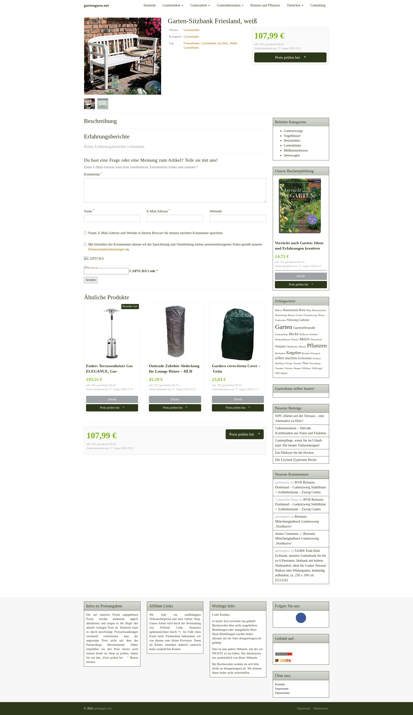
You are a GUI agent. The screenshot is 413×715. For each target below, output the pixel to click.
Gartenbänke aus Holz (214, 43)
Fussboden (280, 320)
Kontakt (280, 684)
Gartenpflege (281, 334)
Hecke (294, 334)
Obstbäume (292, 346)
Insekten (314, 334)
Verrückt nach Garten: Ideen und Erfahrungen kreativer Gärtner (299, 246)
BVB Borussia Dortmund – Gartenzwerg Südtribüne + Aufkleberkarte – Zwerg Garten (300, 487)
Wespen (297, 368)
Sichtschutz (305, 358)
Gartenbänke (191, 36)
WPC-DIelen (281, 373)
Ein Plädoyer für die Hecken (294, 452)
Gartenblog (317, 5)
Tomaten (279, 368)
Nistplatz (280, 346)
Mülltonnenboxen (296, 150)
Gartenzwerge (293, 131)
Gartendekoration (229, 5)
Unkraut (289, 368)
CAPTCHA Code (142, 271)
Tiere (305, 363)
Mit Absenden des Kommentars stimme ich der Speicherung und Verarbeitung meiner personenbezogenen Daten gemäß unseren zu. (175, 246)
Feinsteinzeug (310, 315)
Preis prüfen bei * (290, 57)
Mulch (305, 339)
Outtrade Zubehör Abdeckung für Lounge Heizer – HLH (174, 368)
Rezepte (306, 353)
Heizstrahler (292, 140)
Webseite (216, 211)
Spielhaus (280, 363)
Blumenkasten (319, 310)
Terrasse (297, 363)
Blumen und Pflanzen (265, 5)
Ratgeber (293, 352)
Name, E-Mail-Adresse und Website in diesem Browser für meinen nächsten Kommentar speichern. (155, 233)
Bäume (291, 315)
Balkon (278, 310)
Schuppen (315, 353)
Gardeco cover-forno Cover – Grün (236, 368)
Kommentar (93, 174)
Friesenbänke (192, 43)
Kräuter (295, 339)
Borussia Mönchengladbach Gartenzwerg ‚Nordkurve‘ (297, 521)
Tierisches (294, 5)
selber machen (286, 358)
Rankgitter (280, 353)
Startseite (149, 5)
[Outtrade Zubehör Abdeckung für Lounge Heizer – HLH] (175, 333)
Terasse (289, 363)
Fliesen (321, 315)
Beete (302, 310)
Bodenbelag (281, 315)
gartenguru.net (103, 708)
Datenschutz (282, 693)
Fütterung (292, 320)
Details (112, 399)
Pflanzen (317, 345)
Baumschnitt (290, 310)
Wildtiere (306, 368)
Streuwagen (292, 155)
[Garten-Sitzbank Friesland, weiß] (122, 56)
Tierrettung (315, 363)
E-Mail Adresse (158, 211)
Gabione (304, 320)
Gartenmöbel (172, 5)
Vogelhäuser (292, 136)
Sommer (317, 358)
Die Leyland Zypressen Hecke (296, 460)
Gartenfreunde (304, 328)
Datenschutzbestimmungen (106, 249)
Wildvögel (317, 368)
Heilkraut (304, 334)
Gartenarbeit (199, 5)
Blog (309, 310)
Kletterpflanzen (282, 339)
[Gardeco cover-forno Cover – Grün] (238, 333)
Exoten (299, 315)
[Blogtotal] (283, 660)
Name (89, 211)
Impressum (281, 688)
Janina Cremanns (286, 533)
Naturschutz (316, 339)
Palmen (302, 346)
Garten (283, 326)
